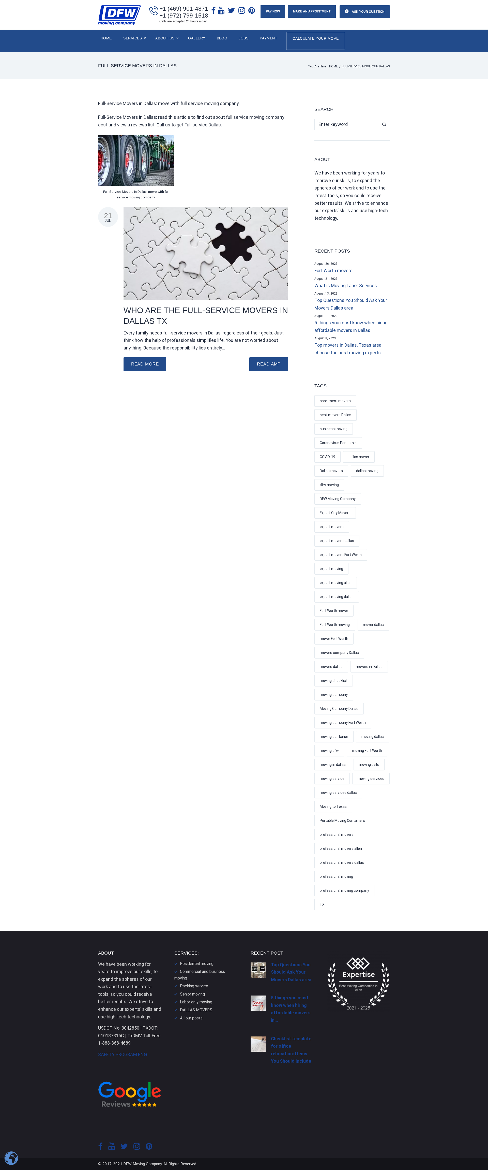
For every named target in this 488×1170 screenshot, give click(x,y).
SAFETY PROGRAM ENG (122, 1054)
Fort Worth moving (335, 625)
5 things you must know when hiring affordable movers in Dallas (351, 326)
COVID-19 (327, 457)
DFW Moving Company (338, 499)
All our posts (191, 1018)
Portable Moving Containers (342, 820)
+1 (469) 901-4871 (183, 8)
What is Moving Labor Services (345, 285)
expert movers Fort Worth (341, 555)
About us (164, 38)
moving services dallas (338, 793)
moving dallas (372, 737)
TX (322, 904)
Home (106, 38)
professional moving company (344, 890)
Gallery (196, 38)
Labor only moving (196, 1002)
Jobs (243, 38)
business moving (333, 429)
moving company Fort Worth (343, 723)
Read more (145, 364)
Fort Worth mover (334, 611)
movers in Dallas (369, 667)
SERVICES (132, 38)
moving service (332, 779)
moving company (334, 695)
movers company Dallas (339, 653)
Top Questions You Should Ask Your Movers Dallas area (350, 304)
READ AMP (269, 364)
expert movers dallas (337, 541)
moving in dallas (333, 765)
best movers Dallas (335, 415)
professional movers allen (341, 848)
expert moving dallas (337, 597)
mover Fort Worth (334, 639)
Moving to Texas (333, 807)
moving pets (369, 765)
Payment (268, 38)
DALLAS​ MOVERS (196, 1009)
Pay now (273, 11)
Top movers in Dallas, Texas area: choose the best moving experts (348, 348)
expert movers (332, 527)
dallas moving (367, 471)
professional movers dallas (342, 862)
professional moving (336, 876)
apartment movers (335, 401)
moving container (334, 737)
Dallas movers (331, 471)
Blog (222, 38)
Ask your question (368, 11)
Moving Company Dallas (339, 709)
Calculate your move (316, 38)
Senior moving (192, 994)
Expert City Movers (335, 513)
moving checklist (333, 681)
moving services (371, 779)
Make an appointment (311, 11)
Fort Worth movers (333, 270)
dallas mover (358, 457)
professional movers (337, 834)
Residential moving (197, 963)
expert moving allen (336, 583)
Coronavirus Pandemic (338, 443)
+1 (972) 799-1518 (183, 15)
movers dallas (331, 667)
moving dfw (329, 751)
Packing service (194, 986)
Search (384, 124)
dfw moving (329, 485)
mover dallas (373, 625)
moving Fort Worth (367, 751)
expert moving (331, 569)
